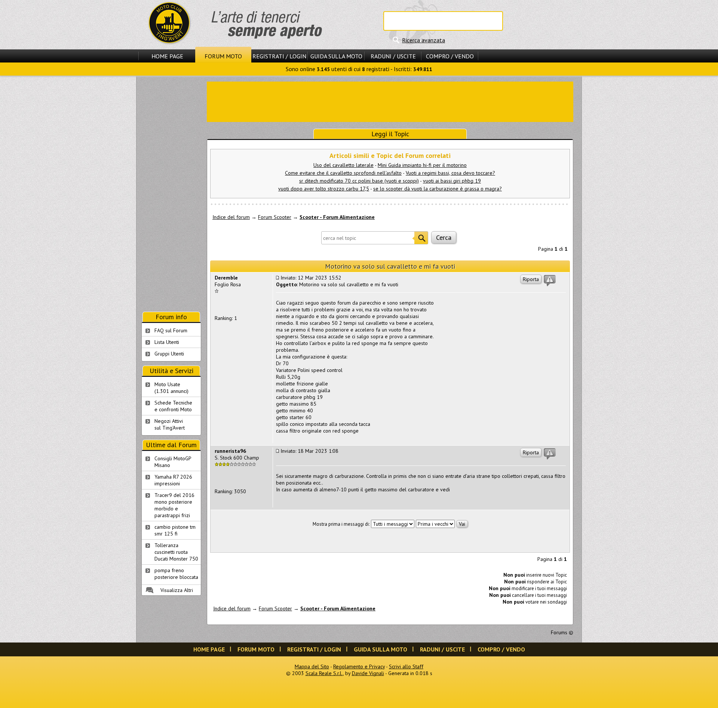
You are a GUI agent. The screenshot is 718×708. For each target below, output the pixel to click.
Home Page (167, 56)
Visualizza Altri (176, 590)
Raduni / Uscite (393, 56)
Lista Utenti (166, 342)
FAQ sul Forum (170, 330)
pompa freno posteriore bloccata (176, 573)
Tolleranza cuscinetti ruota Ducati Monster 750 (176, 552)
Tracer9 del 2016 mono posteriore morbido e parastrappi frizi (174, 505)
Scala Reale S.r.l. (324, 673)
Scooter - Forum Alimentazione (337, 217)
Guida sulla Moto (336, 56)
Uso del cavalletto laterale (343, 165)
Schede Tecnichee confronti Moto (173, 406)
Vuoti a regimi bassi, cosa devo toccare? (450, 173)
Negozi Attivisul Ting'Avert (169, 424)
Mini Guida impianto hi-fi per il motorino (422, 165)
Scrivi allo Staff (406, 666)
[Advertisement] (390, 101)
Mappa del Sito (312, 666)
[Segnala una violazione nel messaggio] (550, 280)
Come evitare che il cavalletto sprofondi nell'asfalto (343, 173)
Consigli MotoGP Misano (172, 462)
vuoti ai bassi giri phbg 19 (452, 180)
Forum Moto (223, 56)
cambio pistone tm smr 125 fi (175, 530)
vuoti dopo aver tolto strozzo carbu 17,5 (323, 188)
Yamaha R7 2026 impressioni (173, 480)
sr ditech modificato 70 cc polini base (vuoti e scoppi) (359, 180)
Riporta (531, 279)
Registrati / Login (279, 56)
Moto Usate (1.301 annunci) (171, 387)
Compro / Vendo (450, 56)
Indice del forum (231, 217)
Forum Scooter (274, 217)
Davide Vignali (368, 673)
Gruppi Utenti (169, 353)
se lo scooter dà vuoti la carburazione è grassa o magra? (437, 188)
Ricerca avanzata (423, 40)
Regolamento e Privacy (359, 666)
